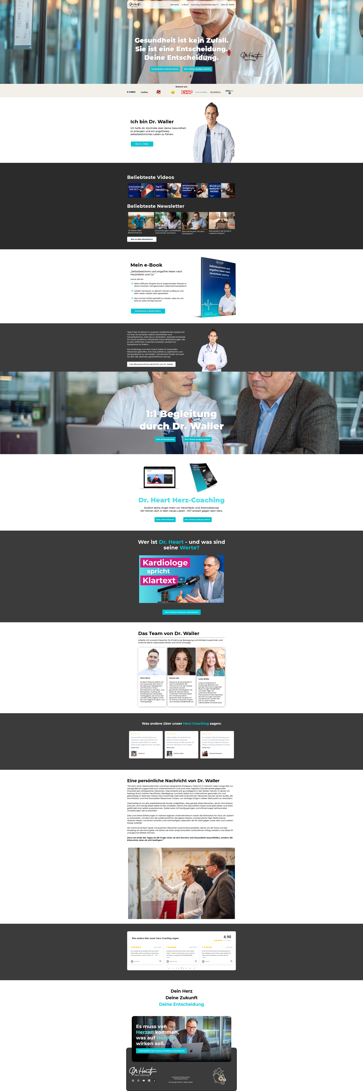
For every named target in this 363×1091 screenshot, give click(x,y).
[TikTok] (154, 1080)
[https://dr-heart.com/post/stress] (222, 220)
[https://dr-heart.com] (135, 5)
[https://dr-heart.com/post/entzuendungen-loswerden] (168, 220)
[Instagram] (138, 1080)
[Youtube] (143, 1080)
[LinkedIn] (149, 1080)
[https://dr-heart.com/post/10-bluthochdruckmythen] (141, 220)
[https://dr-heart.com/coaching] (214, 287)
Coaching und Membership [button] (203, 5)
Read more (135, 747)
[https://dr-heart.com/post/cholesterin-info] (195, 220)
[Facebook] (133, 1080)
